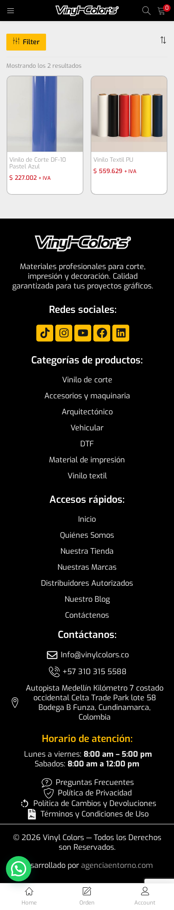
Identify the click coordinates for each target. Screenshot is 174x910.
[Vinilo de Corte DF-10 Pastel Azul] (45, 113)
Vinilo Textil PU (113, 160)
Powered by (30, 889)
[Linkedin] (120, 333)
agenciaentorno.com (117, 865)
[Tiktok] (44, 333)
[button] (161, 10)
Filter (31, 41)
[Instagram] (63, 333)
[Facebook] (101, 333)
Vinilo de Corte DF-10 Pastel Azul (37, 163)
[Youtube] (82, 333)
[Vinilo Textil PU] (129, 113)
